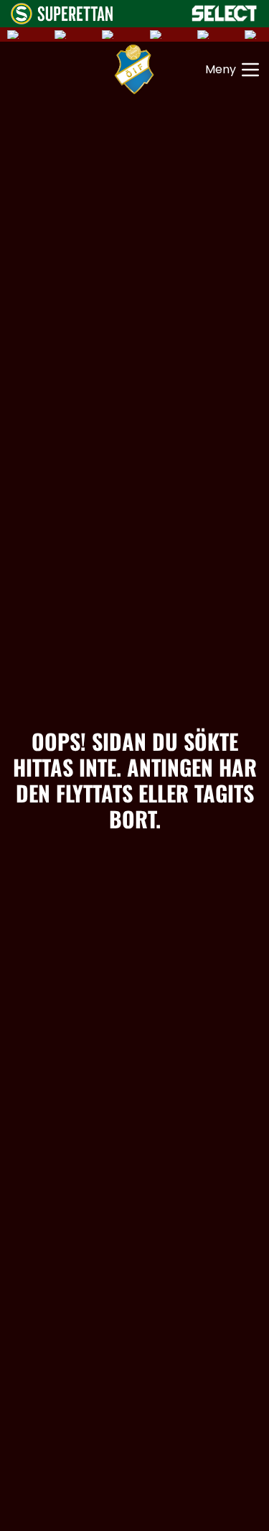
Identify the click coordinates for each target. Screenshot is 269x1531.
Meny (220, 69)
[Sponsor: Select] (224, 13)
